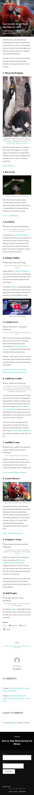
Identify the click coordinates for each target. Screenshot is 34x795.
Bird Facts (20, 31)
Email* (4, 762)
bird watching (13, 646)
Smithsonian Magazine (21, 235)
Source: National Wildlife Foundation (14, 472)
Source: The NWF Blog (10, 215)
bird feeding (6, 646)
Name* (5, 754)
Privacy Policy (7, 786)
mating (18, 647)
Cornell (17, 553)
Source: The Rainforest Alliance (13, 533)
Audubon (14, 287)
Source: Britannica (9, 166)
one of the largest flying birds (20, 430)
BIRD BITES (8, 4)
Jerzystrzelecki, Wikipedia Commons (17, 143)
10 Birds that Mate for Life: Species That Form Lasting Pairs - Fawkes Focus (16, 698)
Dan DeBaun (9, 31)
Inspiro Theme (13, 791)
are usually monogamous (21, 271)
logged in (14, 722)
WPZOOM (22, 791)
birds (19, 646)
